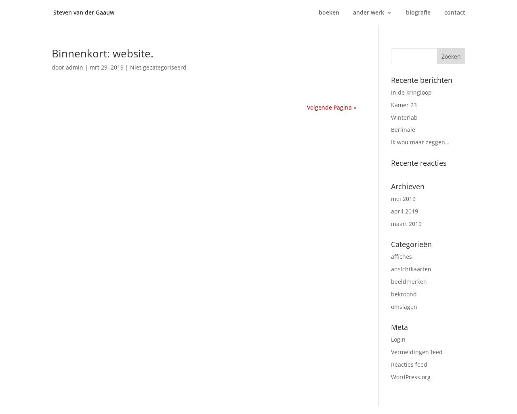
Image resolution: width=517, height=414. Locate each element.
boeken (329, 13)
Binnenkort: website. (102, 53)
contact (454, 13)
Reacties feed (409, 364)
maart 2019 (406, 224)
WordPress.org (411, 377)
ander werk (368, 13)
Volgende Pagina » (331, 107)
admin (74, 67)
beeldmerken (409, 281)
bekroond (404, 294)
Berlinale (403, 129)
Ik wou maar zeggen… (420, 142)
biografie (418, 13)
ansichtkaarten (411, 269)
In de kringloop (411, 92)
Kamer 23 (404, 105)
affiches (401, 256)
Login (398, 339)
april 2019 (404, 211)
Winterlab (404, 117)
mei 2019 (403, 199)
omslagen (404, 306)
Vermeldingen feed (417, 352)
